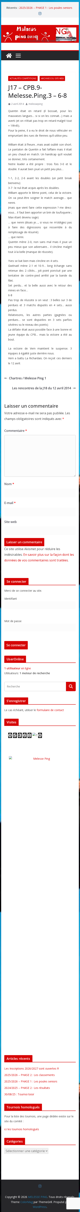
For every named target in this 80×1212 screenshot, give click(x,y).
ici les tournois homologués (21, 1129)
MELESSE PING (40, 31)
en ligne (17, 668)
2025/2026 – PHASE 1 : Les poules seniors (45, 8)
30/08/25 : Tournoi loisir (19, 1094)
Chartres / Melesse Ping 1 (27, 378)
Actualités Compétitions (23, 78)
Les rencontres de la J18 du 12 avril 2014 (41, 388)
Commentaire (15, 431)
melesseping (36, 104)
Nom (9, 484)
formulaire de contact (50, 710)
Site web (10, 522)
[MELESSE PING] (9, 55)
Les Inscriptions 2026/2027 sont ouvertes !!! (31, 1068)
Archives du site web (52, 78)
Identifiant (10, 598)
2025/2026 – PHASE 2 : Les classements (29, 1075)
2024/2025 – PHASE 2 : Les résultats (27, 1088)
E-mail (10, 503)
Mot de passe (13, 621)
